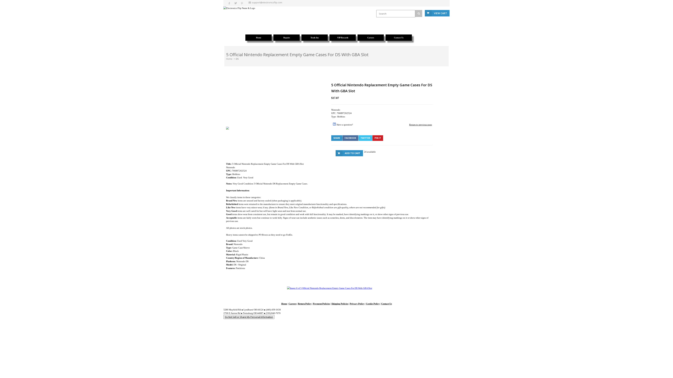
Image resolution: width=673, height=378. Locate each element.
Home (229, 58)
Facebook (350, 137)
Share (336, 137)
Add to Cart (352, 153)
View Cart (440, 13)
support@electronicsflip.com (267, 2)
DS (237, 58)
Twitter (365, 137)
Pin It (378, 137)
